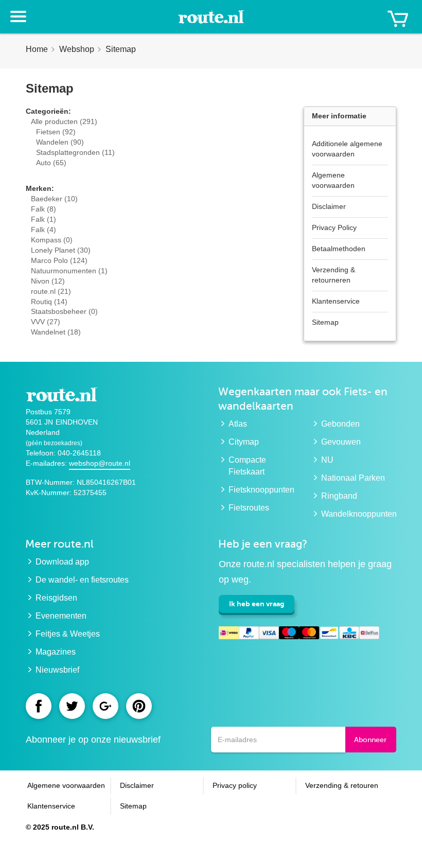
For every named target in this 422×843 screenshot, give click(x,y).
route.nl (51, 291)
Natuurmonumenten (69, 271)
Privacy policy (235, 785)
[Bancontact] (329, 634)
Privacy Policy (334, 227)
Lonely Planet (61, 250)
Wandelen (60, 142)
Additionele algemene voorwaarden (347, 148)
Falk (43, 209)
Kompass (52, 240)
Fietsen (56, 132)
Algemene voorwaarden (333, 180)
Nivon (48, 281)
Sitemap (325, 322)
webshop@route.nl (99, 463)
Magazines (56, 651)
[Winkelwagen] (398, 18)
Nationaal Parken (353, 477)
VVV (45, 322)
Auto (51, 163)
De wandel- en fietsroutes (82, 579)
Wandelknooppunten (359, 514)
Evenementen (61, 615)
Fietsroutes (248, 507)
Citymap (243, 441)
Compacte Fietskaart (247, 465)
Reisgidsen (56, 597)
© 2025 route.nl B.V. (60, 827)
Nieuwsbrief (57, 669)
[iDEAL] (229, 634)
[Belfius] (369, 634)
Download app (62, 561)
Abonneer (370, 740)
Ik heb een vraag (256, 604)
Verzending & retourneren (333, 275)
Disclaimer (329, 206)
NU (327, 459)
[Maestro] (289, 634)
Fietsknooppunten (261, 489)
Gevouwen (341, 441)
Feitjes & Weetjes (68, 633)
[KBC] (349, 634)
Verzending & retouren (341, 785)
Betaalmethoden (338, 248)
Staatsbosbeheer (64, 311)
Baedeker (54, 199)
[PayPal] (249, 634)
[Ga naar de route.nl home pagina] (211, 21)
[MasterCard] (309, 634)
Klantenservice (336, 301)
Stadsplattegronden (75, 152)
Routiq (49, 301)
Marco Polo (59, 260)
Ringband (339, 495)
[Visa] (269, 634)
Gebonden (340, 423)
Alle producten (64, 121)
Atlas (237, 423)
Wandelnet (56, 332)
